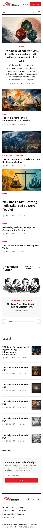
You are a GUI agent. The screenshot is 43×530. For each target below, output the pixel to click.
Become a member (28, 267)
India (21, 46)
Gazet (32, 527)
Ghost (25, 527)
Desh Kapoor (17, 83)
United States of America (12, 156)
